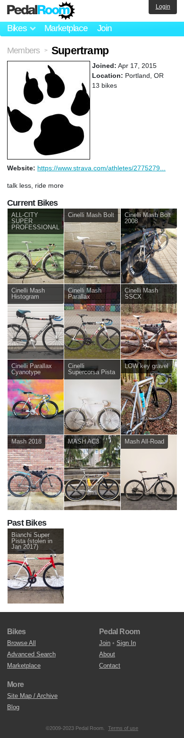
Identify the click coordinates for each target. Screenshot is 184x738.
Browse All (21, 642)
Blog (13, 707)
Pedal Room (41, 10)
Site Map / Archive (32, 695)
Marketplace (66, 28)
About (107, 654)
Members (23, 50)
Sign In (126, 642)
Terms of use (123, 728)
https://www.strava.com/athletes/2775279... (101, 168)
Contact (109, 665)
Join (104, 28)
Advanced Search (31, 654)
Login (163, 6)
